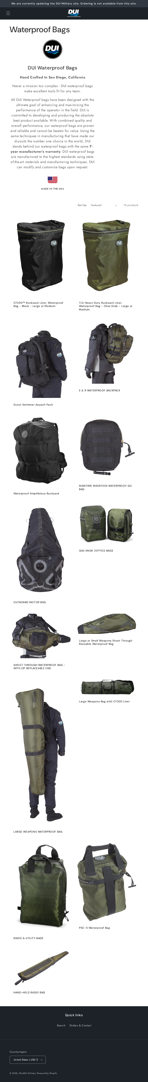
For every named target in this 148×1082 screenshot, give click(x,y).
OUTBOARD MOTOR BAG (29, 602)
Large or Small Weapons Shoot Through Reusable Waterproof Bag (105, 642)
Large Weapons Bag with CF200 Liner (104, 701)
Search (61, 1025)
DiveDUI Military (27, 1073)
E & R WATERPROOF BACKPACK (99, 390)
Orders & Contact (80, 1025)
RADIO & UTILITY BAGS (28, 938)
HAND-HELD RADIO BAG (29, 992)
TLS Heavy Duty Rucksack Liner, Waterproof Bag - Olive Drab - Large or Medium (106, 306)
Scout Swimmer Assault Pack (33, 404)
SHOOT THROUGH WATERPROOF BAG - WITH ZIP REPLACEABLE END (39, 666)
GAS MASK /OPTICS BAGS (96, 550)
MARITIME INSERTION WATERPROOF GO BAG (105, 487)
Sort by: (82, 205)
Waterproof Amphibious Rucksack (36, 493)
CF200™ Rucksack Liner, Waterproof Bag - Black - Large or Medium (38, 304)
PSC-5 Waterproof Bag (94, 927)
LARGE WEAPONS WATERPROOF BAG (37, 831)
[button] (8, 13)
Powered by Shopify (47, 1073)
